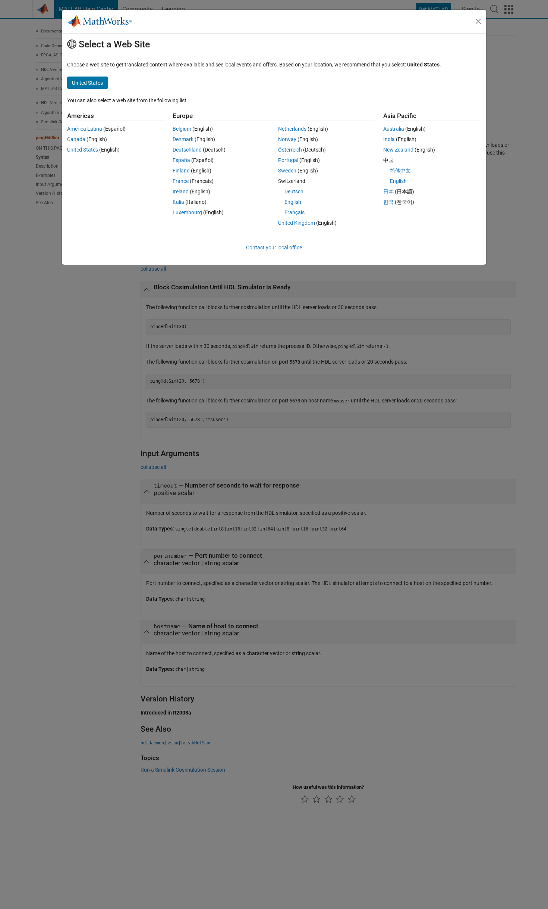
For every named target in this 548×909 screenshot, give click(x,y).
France (181, 181)
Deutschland (187, 150)
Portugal (288, 160)
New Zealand (398, 150)
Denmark (183, 139)
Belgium (182, 129)
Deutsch (293, 191)
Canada (76, 139)
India (389, 139)
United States (82, 150)
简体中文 (400, 171)
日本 (388, 191)
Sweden (287, 171)
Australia (393, 129)
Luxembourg (187, 212)
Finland (181, 171)
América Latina (84, 129)
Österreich (290, 150)
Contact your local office (274, 247)
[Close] (478, 21)
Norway (287, 139)
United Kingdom (296, 223)
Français (294, 212)
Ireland (181, 191)
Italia (178, 202)
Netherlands (292, 129)
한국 (388, 202)
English (292, 202)
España (181, 160)
